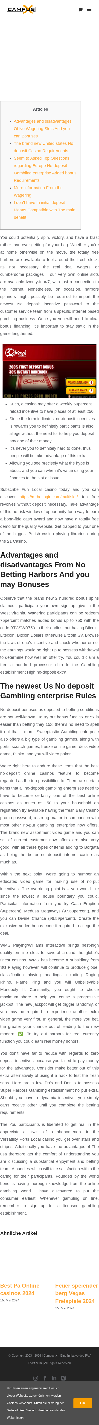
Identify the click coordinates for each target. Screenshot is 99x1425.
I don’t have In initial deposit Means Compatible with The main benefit (44, 210)
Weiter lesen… (16, 1417)
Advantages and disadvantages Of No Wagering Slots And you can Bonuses (43, 128)
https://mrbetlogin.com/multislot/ (49, 497)
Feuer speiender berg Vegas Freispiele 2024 (76, 1293)
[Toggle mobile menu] (89, 9)
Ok (82, 1403)
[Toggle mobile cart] (80, 9)
